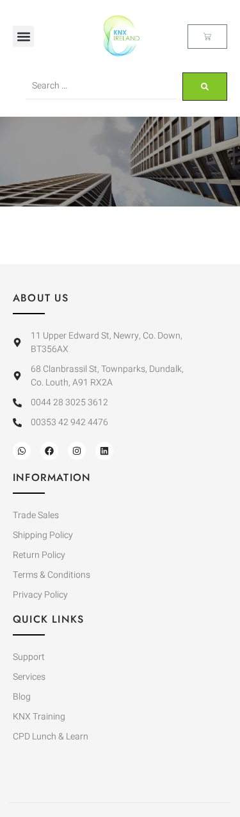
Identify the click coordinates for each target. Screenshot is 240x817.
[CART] (207, 36)
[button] (23, 36)
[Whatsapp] (22, 451)
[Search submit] (204, 86)
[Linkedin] (104, 451)
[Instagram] (77, 451)
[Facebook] (49, 451)
